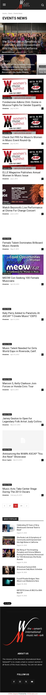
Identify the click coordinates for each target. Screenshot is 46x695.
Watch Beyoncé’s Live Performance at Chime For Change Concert (22, 209)
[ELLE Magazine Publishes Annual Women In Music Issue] (23, 159)
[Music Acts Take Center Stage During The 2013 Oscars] (23, 475)
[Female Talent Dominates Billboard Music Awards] (23, 229)
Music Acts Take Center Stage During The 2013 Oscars (19, 490)
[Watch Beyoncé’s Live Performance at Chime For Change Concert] (23, 194)
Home (4, 13)
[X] (26, 681)
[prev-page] (4, 506)
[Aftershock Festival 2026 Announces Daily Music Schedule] (8, 570)
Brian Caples (7, 460)
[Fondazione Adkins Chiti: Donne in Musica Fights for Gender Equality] (23, 89)
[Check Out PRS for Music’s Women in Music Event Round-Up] (23, 124)
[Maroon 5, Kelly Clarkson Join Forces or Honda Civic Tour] (23, 370)
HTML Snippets (13, 694)
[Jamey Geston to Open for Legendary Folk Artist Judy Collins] (23, 405)
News (10, 13)
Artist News (7, 38)
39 (21, 506)
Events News (7, 98)
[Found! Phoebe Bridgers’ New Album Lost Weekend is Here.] (8, 582)
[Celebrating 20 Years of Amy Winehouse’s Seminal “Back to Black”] (8, 528)
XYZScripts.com (32, 694)
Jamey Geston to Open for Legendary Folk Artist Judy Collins (22, 420)
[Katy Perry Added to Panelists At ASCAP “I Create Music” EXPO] (23, 300)
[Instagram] (20, 681)
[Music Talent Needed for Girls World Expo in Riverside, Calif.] (23, 335)
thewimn (5, 108)
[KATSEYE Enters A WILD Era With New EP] (8, 593)
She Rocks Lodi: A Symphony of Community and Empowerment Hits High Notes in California (29, 540)
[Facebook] (14, 681)
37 (10, 506)
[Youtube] (32, 681)
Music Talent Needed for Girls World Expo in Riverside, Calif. (19, 350)
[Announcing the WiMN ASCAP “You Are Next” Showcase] (23, 440)
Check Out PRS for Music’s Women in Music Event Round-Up (22, 139)
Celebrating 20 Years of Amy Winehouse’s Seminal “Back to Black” (28, 527)
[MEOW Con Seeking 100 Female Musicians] (23, 265)
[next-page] (27, 506)
